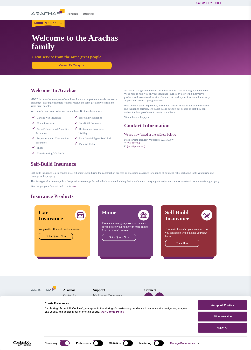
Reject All (222, 327)
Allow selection (222, 316)
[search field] (217, 12)
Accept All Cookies (222, 305)
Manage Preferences (182, 343)
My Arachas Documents (107, 295)
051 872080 (133, 143)
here (74, 186)
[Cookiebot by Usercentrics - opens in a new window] (22, 343)
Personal (72, 13)
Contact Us (69, 295)
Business (88, 13)
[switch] (99, 343)
